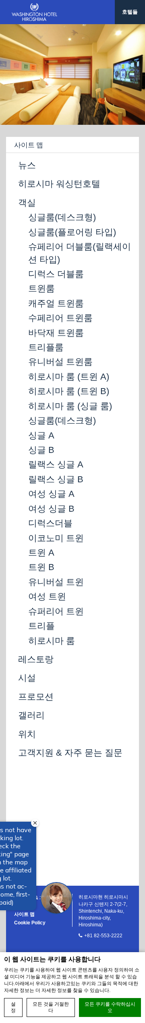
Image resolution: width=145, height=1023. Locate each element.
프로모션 (36, 697)
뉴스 (27, 165)
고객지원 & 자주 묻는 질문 (70, 753)
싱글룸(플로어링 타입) (72, 232)
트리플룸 (46, 347)
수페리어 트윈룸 (60, 318)
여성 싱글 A (51, 494)
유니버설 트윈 (56, 582)
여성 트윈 (47, 596)
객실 (27, 203)
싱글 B (41, 450)
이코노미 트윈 (56, 538)
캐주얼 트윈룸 (56, 303)
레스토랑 (36, 659)
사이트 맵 (24, 914)
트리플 (41, 626)
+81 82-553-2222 (103, 935)
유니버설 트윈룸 (60, 362)
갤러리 (31, 715)
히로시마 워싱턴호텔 (59, 184)
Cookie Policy (30, 923)
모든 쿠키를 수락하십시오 (110, 1007)
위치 (27, 734)
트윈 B (41, 567)
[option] (72, 74)
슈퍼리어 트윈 (56, 611)
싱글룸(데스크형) (62, 217)
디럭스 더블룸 (56, 274)
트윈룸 (41, 288)
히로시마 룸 (51, 641)
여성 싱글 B (51, 509)
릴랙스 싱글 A (55, 464)
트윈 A (41, 553)
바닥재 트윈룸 (56, 333)
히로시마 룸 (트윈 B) (68, 391)
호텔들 (130, 11)
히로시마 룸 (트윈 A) (68, 377)
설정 (13, 1007)
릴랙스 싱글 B (55, 479)
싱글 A (41, 435)
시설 (27, 678)
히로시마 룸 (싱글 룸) (70, 406)
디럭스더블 (50, 523)
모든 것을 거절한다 (51, 1007)
